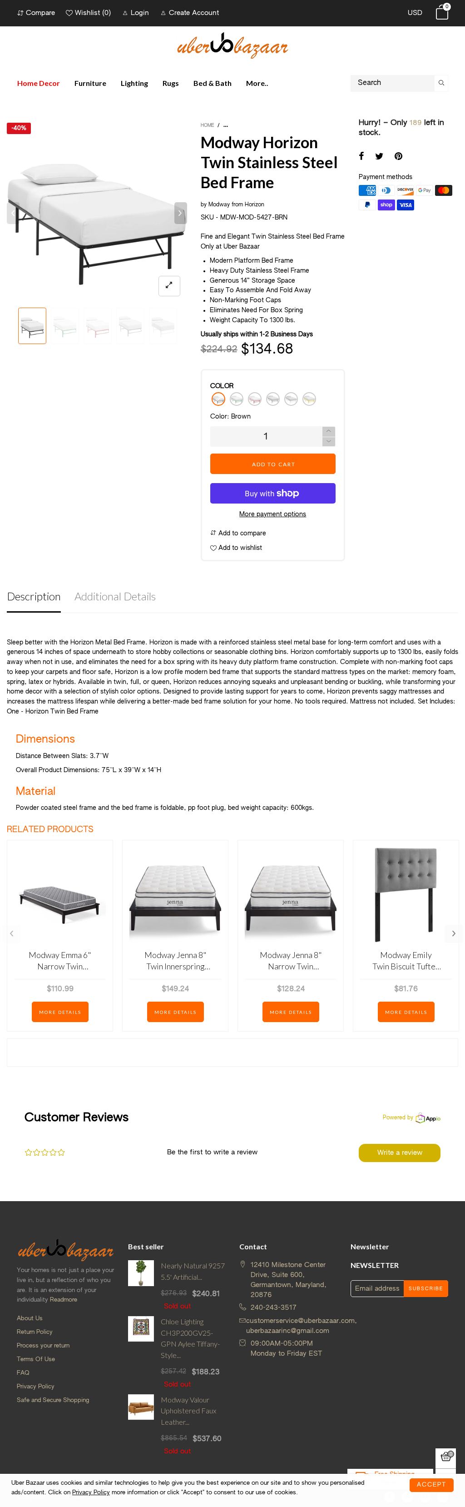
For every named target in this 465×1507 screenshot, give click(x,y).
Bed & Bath (212, 83)
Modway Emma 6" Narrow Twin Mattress (60, 961)
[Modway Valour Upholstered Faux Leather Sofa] (141, 1425)
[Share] (361, 157)
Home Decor (38, 83)
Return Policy (35, 1332)
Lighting (134, 83)
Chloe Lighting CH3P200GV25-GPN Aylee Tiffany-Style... (190, 1338)
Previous (11, 934)
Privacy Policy (35, 1387)
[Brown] (218, 399)
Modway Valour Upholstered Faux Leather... (188, 1411)
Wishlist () (93, 13)
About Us (30, 1319)
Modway (219, 205)
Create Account (194, 13)
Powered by (398, 1118)
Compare (40, 13)
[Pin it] (398, 157)
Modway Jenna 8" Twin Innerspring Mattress (175, 961)
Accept (431, 1485)
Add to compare (241, 533)
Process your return (43, 1346)
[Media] (169, 286)
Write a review (399, 1152)
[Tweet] (379, 157)
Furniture (90, 83)
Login (140, 13)
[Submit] (441, 83)
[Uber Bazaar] (232, 45)
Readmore (63, 1300)
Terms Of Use (36, 1359)
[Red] (255, 399)
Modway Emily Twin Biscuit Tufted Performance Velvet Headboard (406, 961)
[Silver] (273, 399)
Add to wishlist (239, 548)
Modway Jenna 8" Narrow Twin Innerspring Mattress (291, 961)
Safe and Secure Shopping (53, 1400)
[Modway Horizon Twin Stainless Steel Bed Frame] (97, 213)
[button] (13, 213)
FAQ (23, 1373)
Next (454, 934)
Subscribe (426, 1289)
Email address (377, 1288)
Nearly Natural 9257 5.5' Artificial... (193, 1271)
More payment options (272, 514)
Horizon (254, 205)
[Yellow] (309, 399)
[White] (291, 399)
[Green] (236, 399)
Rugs (171, 83)
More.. (257, 83)
